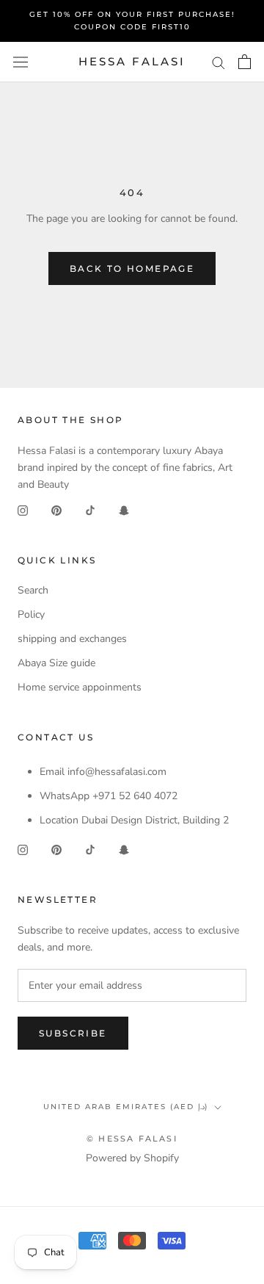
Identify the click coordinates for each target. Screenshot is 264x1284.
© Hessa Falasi (132, 1138)
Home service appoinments (80, 687)
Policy (31, 614)
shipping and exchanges (72, 639)
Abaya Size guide (56, 663)
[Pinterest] (56, 509)
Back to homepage (132, 268)
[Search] (218, 62)
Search (33, 590)
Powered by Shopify (132, 1158)
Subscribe (73, 1033)
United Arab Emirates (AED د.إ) (125, 1106)
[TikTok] (90, 509)
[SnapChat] (124, 509)
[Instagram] (23, 509)
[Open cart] (244, 61)
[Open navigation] (20, 62)
